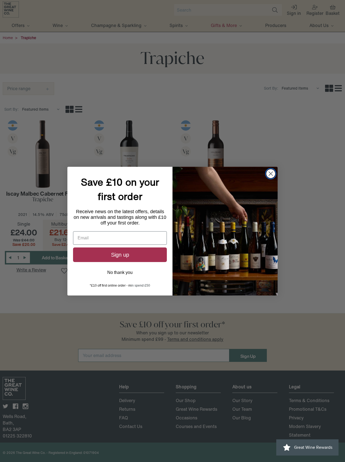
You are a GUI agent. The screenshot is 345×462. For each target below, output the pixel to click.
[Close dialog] (270, 173)
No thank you (120, 272)
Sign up (120, 255)
